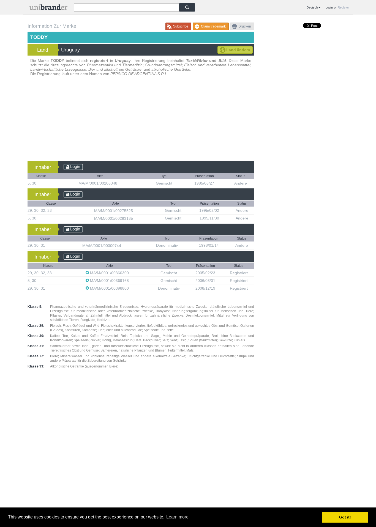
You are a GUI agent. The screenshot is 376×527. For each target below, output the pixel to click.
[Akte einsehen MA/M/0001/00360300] (131, 272)
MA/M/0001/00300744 (102, 245)
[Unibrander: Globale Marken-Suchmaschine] (48, 8)
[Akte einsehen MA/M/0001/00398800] (131, 288)
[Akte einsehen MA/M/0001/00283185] (135, 218)
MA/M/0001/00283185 (114, 218)
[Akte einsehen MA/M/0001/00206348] (120, 183)
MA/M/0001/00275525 (114, 210)
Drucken (244, 26)
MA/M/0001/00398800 (109, 288)
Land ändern (238, 50)
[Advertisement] (141, 119)
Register (343, 7)
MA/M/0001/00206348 (98, 183)
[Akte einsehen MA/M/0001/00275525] (135, 210)
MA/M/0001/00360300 (109, 273)
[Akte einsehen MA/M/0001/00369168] (131, 280)
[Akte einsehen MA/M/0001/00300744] (124, 245)
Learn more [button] (177, 517)
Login (329, 7)
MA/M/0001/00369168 (109, 280)
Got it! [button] (345, 517)
